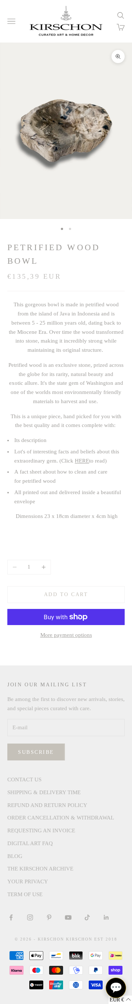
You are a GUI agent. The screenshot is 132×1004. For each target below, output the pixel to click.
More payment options (66, 635)
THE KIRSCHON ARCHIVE (40, 869)
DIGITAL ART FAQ (30, 843)
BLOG (14, 856)
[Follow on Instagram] (30, 917)
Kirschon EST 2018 (91, 939)
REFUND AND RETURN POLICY (47, 805)
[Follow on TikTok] (87, 917)
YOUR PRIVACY (27, 881)
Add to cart (66, 594)
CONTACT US (24, 779)
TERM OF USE (25, 894)
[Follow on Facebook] (11, 917)
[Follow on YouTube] (68, 917)
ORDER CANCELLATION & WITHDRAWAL (60, 818)
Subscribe (36, 752)
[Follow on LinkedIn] (106, 917)
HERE (82, 461)
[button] (120, 1000)
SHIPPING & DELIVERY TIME (44, 792)
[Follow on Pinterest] (49, 917)
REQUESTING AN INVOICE (41, 830)
